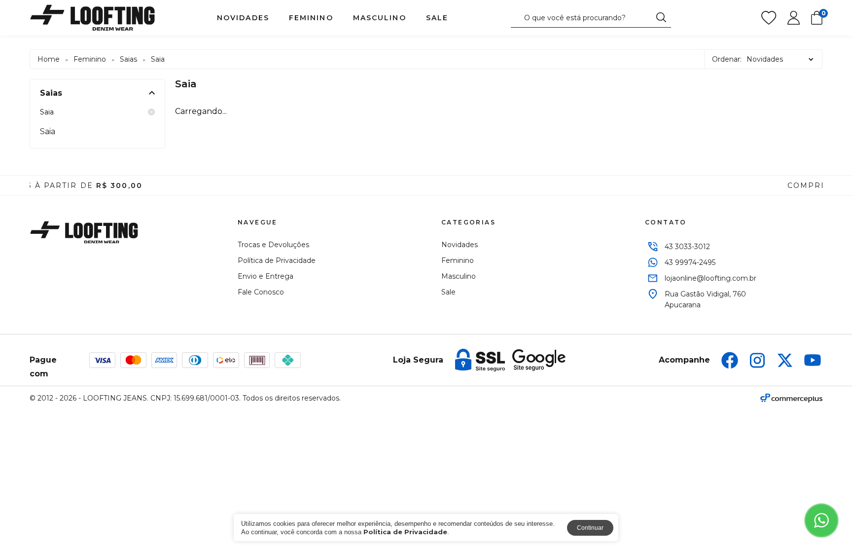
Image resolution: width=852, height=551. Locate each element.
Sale (437, 17)
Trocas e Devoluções (273, 244)
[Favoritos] (768, 18)
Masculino (379, 17)
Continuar (590, 527)
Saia (47, 112)
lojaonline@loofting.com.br (710, 278)
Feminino (311, 17)
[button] (9, 185)
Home (48, 59)
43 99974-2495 (690, 262)
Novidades (243, 17)
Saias (128, 59)
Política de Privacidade (277, 260)
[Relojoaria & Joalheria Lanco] (84, 232)
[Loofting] (92, 18)
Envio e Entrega (265, 276)
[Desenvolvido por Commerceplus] (791, 398)
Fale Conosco (261, 292)
